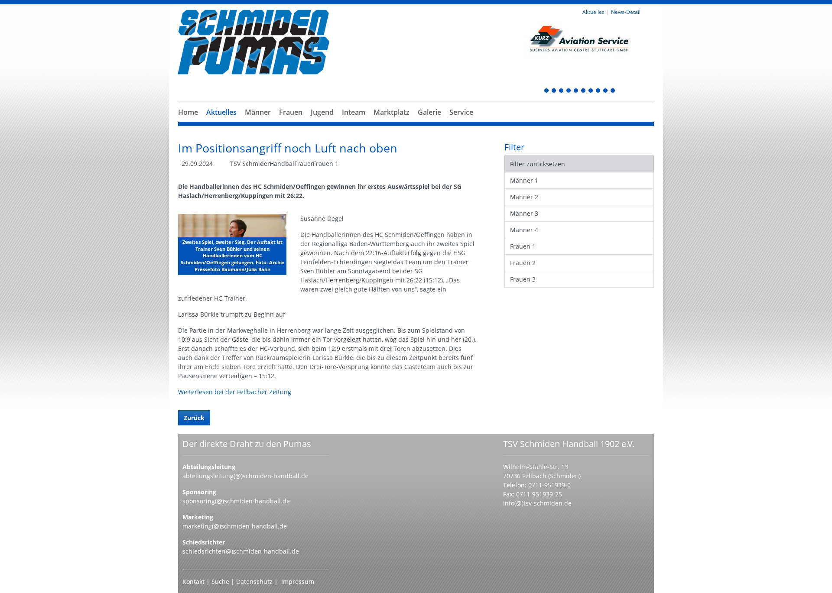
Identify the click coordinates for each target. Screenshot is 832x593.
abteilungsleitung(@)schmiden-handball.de (245, 476)
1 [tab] (547, 91)
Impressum (297, 581)
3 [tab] (561, 91)
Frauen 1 (523, 246)
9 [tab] (606, 91)
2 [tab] (554, 91)
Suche (221, 581)
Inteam (353, 112)
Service (461, 112)
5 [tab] (576, 91)
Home (188, 112)
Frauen (290, 112)
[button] (257, 122)
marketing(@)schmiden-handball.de (234, 526)
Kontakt (193, 581)
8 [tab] (598, 91)
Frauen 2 (523, 263)
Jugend (322, 112)
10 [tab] (613, 91)
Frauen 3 (523, 279)
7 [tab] (591, 91)
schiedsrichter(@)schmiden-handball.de (240, 551)
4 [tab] (569, 91)
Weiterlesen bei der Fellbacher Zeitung (234, 392)
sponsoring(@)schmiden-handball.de (236, 501)
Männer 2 (524, 197)
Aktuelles (221, 112)
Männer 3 (524, 213)
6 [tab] (583, 91)
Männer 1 (524, 180)
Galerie (429, 112)
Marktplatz (392, 112)
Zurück (194, 418)
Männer (258, 112)
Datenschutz (254, 581)
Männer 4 (524, 230)
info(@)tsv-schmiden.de (537, 503)
